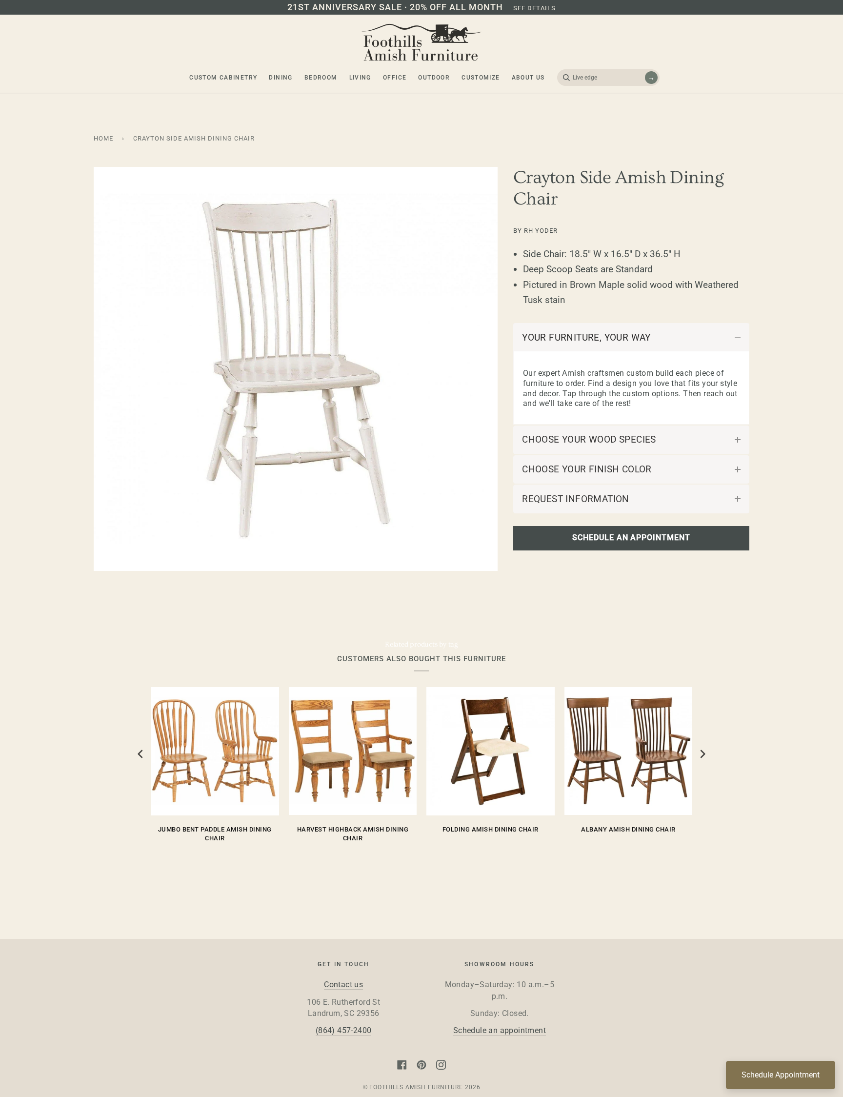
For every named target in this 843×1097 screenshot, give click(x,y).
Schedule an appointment (499, 1030)
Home (103, 138)
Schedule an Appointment (631, 537)
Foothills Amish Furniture (415, 1087)
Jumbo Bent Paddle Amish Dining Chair (215, 834)
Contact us (343, 984)
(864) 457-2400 (344, 1030)
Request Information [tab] (575, 499)
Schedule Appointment (781, 1074)
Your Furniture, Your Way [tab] (586, 337)
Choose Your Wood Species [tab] (589, 439)
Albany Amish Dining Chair (628, 829)
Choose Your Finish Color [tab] (587, 469)
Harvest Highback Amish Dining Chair (353, 834)
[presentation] (140, 754)
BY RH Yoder (535, 230)
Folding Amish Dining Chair (490, 829)
